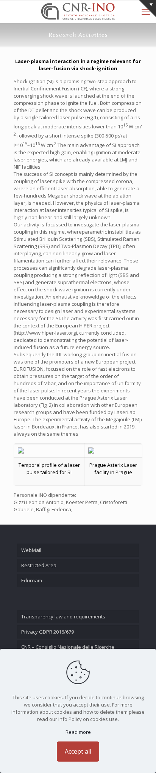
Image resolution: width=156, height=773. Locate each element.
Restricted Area (38, 565)
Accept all (78, 751)
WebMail (31, 550)
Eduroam (31, 580)
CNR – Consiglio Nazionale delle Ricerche (67, 646)
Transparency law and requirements (63, 616)
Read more (78, 732)
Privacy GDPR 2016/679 (47, 631)
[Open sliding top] (147, 8)
